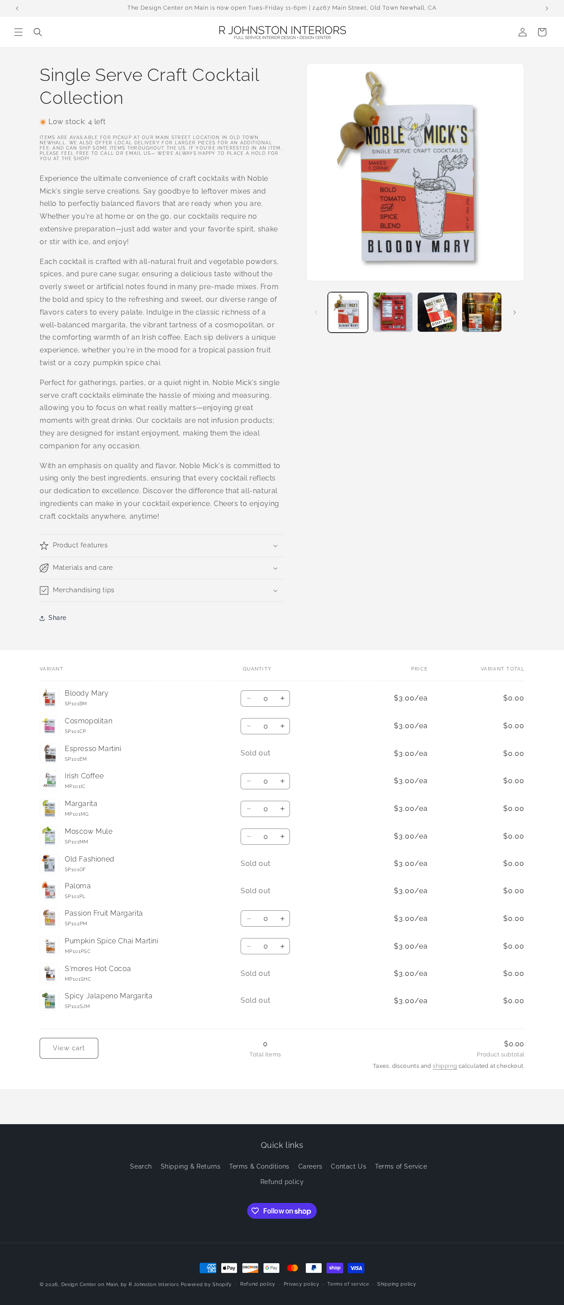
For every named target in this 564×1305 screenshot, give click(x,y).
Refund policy (282, 1181)
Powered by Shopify (206, 1284)
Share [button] (57, 617)
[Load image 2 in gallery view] (392, 312)
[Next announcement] (547, 8)
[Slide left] (316, 312)
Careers (310, 1166)
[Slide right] (514, 312)
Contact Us (348, 1166)
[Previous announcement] (17, 8)
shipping (445, 1066)
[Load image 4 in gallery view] (482, 312)
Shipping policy (396, 1284)
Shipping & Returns (191, 1166)
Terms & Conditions (259, 1166)
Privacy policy (301, 1284)
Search (141, 1166)
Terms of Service (401, 1166)
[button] (18, 32)
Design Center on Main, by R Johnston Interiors (120, 1284)
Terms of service (348, 1284)
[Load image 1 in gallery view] (348, 312)
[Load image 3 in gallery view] (437, 312)
